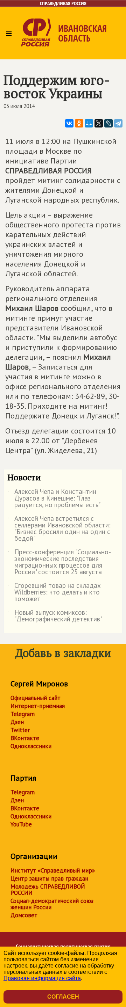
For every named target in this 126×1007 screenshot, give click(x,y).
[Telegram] (118, 123)
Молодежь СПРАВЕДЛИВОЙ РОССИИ (47, 889)
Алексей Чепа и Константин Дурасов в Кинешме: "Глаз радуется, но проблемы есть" (53, 498)
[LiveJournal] (108, 123)
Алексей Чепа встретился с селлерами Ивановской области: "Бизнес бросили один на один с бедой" (59, 528)
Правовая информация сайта (42, 978)
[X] (98, 123)
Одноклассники (30, 746)
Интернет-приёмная (37, 706)
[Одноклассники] (79, 123)
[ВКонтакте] (69, 123)
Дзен (17, 722)
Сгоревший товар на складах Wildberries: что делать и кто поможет (54, 592)
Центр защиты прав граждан (49, 878)
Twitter (20, 730)
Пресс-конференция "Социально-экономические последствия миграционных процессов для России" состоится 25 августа (59, 562)
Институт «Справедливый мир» (52, 870)
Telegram (22, 714)
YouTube (21, 824)
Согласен (63, 997)
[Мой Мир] (89, 123)
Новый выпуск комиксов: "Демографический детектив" (54, 616)
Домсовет (23, 915)
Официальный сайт (35, 698)
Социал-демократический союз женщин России (51, 904)
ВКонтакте (24, 738)
